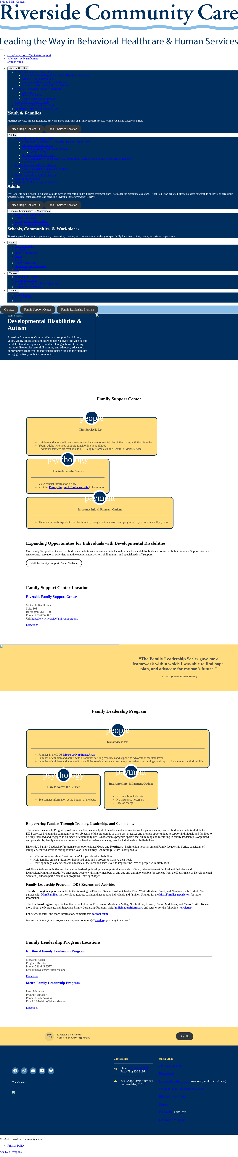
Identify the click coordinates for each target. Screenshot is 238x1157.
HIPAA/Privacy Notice (172, 1096)
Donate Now (166, 1073)
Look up (100, 920)
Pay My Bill (166, 1112)
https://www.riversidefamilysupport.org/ (54, 618)
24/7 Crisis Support (170, 1065)
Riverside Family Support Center (51, 597)
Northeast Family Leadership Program (55, 951)
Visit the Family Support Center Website (54, 563)
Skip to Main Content (12, 1)
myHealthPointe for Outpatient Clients (181, 1088)
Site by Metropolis (11, 1151)
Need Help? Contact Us (26, 128)
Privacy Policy (16, 1145)
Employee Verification (172, 1119)
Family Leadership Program (77, 309)
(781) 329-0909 (138, 1068)
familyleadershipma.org (128, 907)
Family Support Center (37, 309)
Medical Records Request (174, 1081)
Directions (32, 624)
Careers (163, 1104)
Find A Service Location (63, 128)
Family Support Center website (68, 487)
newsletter (185, 907)
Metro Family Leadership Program (53, 983)
